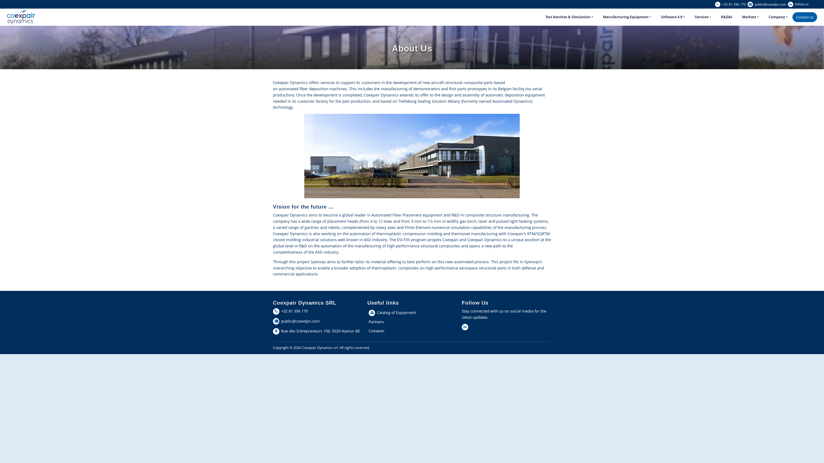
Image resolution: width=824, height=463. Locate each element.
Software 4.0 (671, 17)
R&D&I (726, 17)
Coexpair (377, 330)
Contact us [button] (804, 17)
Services (702, 17)
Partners (376, 321)
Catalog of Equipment (396, 312)
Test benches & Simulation (568, 17)
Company (777, 17)
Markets (749, 17)
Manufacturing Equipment (626, 17)
